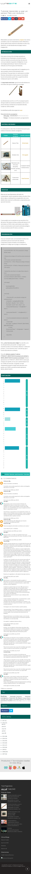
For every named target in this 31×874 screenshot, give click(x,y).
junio (3, 726)
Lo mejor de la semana (26, 700)
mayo (3, 728)
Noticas (14, 700)
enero (3, 733)
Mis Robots (19, 698)
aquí (21, 110)
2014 (3, 738)
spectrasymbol (19, 474)
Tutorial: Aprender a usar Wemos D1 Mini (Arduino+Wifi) (14, 813)
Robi (1, 702)
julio (3, 724)
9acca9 (5, 541)
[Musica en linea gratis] (7, 858)
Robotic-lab (4, 848)
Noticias (4, 696)
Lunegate (21, 39)
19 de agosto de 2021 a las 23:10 (12, 634)
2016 (3, 722)
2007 (3, 754)
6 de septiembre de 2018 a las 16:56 (12, 531)
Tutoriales (26, 474)
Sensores (12, 474)
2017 (3, 720)
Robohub (3, 845)
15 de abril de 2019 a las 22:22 (11, 623)
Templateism (10, 866)
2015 (3, 736)
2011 (3, 745)
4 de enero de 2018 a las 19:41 (11, 518)
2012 (3, 743)
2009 (3, 749)
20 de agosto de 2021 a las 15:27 (12, 650)
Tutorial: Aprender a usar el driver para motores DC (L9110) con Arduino (14, 796)
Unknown (6, 481)
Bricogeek (25, 155)
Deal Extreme (25, 178)
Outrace (10, 828)
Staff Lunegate (9, 699)
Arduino (7, 474)
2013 (3, 740)
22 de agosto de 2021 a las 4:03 (11, 672)
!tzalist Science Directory (7, 855)
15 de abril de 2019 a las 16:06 (11, 576)
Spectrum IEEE (5, 842)
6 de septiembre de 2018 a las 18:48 (12, 539)
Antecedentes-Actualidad (6, 700)
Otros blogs (18, 700)
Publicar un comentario (6, 688)
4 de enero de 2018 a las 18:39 (11, 490)
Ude (5, 15)
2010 (3, 747)
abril (3, 731)
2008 (3, 751)
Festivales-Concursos (16, 696)
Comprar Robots (26, 698)
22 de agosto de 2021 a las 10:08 (12, 685)
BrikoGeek (25, 143)
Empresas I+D (23, 699)
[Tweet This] (9, 18)
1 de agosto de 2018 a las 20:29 (11, 522)
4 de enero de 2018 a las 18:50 (11, 500)
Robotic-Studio (5, 840)
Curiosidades (16, 699)
